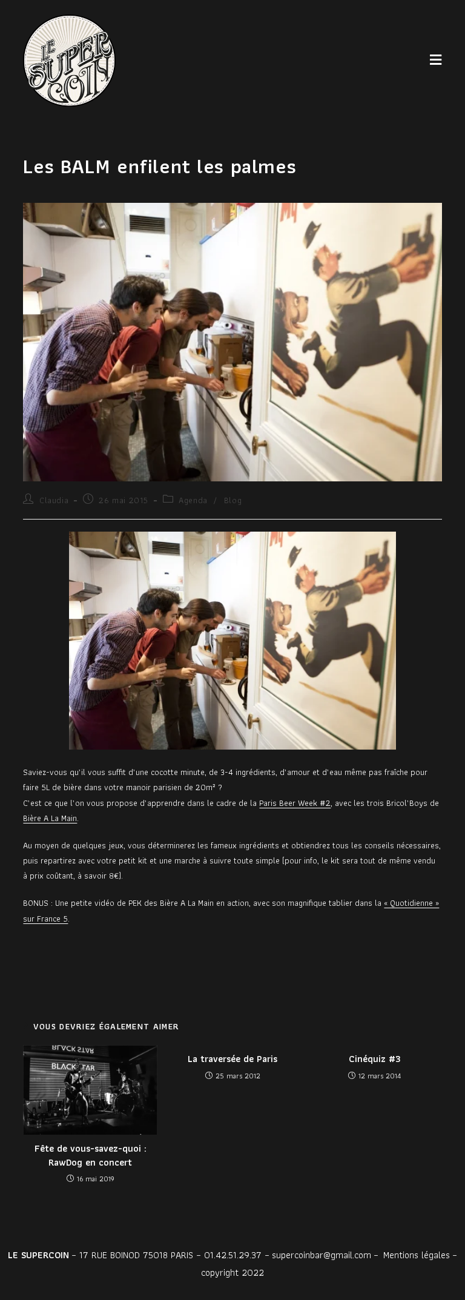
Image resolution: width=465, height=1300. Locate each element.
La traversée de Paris (232, 1059)
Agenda (193, 500)
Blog (233, 500)
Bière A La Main (50, 818)
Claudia (53, 500)
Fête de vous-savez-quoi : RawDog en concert (91, 1155)
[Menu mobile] (436, 60)
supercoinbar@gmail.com (321, 1254)
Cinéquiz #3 (375, 1059)
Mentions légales (416, 1254)
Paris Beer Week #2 (295, 803)
